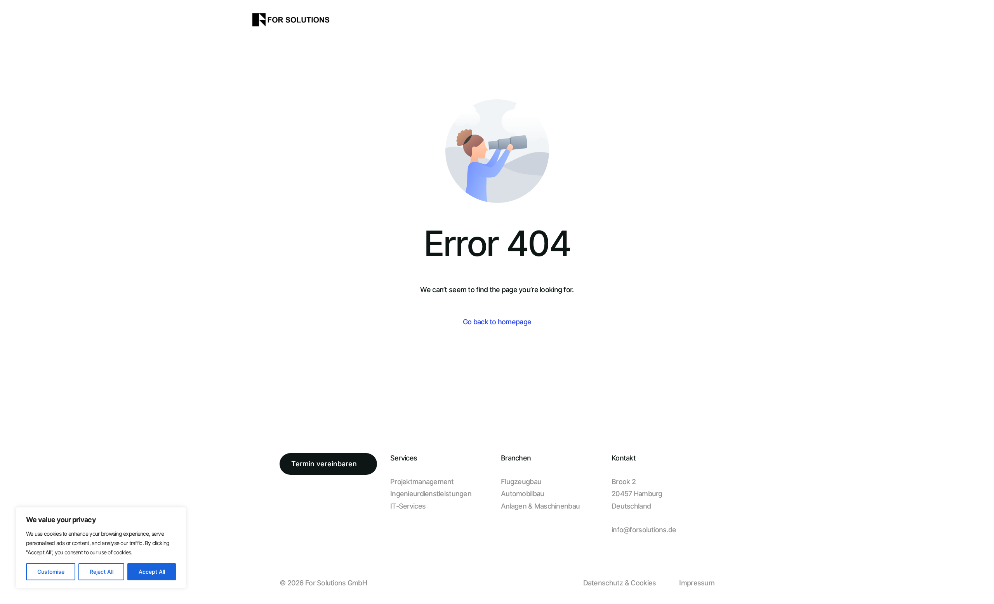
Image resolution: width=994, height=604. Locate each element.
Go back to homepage (497, 322)
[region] (101, 547)
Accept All (152, 571)
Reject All (101, 571)
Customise (50, 571)
